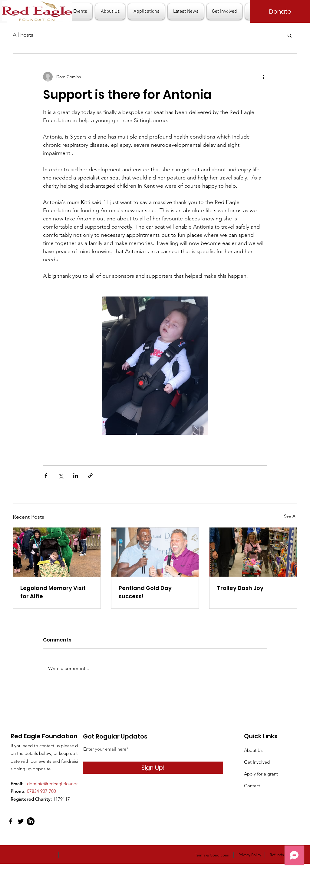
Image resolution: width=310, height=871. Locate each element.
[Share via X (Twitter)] (61, 475)
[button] (289, 35)
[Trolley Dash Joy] (253, 552)
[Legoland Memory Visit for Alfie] (57, 552)
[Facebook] (11, 821)
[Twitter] (21, 821)
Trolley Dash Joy (240, 588)
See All (290, 516)
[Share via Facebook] (46, 475)
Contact (252, 786)
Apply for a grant (261, 774)
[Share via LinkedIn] (75, 475)
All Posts (23, 35)
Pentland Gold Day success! (145, 592)
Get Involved (257, 762)
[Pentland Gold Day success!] (155, 552)
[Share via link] (90, 475)
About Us (253, 750)
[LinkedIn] (31, 821)
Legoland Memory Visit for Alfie (53, 592)
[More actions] (263, 76)
